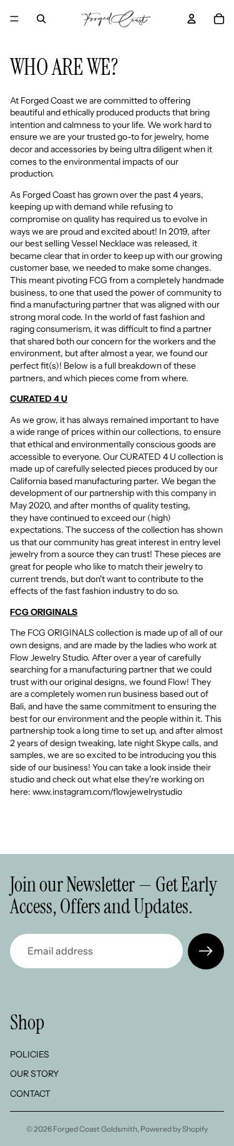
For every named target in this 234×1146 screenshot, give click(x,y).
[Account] (191, 18)
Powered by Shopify (174, 1129)
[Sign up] (206, 951)
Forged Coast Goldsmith (95, 1129)
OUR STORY (34, 1073)
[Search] (41, 18)
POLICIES (29, 1053)
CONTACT (30, 1093)
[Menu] (14, 18)
